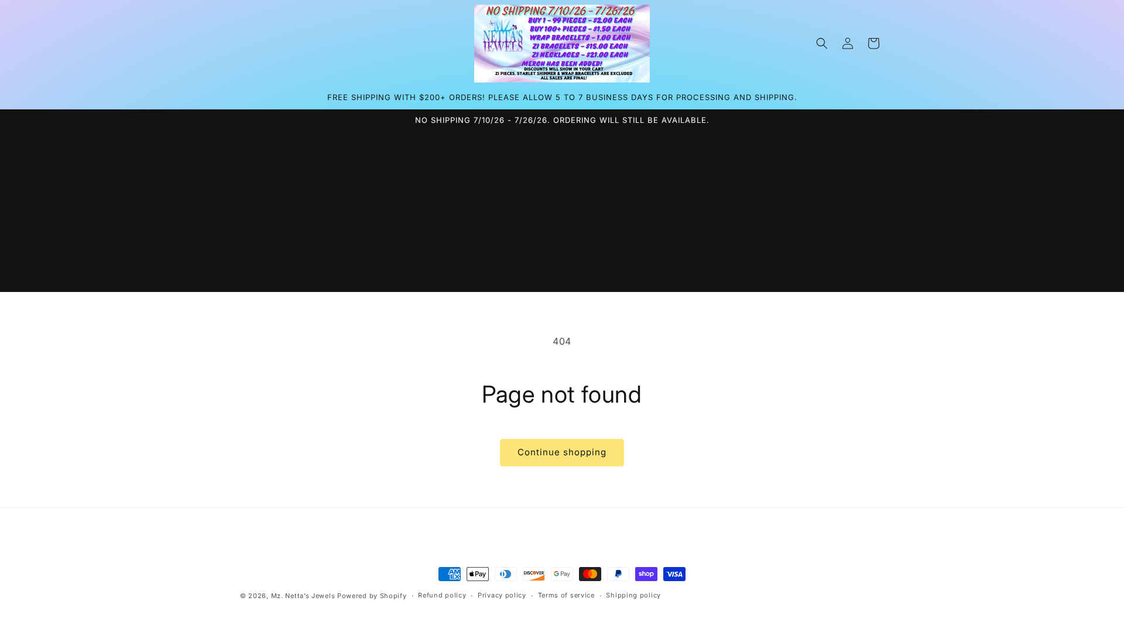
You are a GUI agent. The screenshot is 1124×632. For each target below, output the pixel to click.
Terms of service (566, 595)
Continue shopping (562, 452)
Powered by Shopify (372, 596)
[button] (822, 43)
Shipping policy (633, 595)
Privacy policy (502, 595)
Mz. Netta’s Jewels (303, 596)
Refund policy (442, 595)
